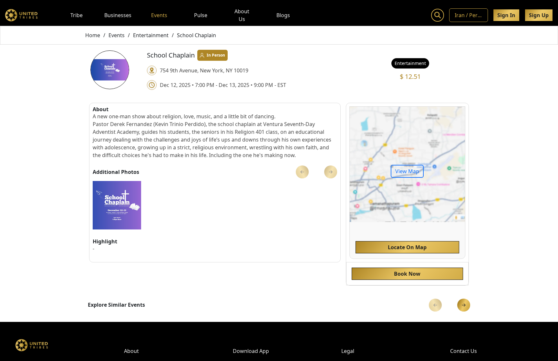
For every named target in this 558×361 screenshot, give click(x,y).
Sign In (506, 15)
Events (159, 15)
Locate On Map (407, 247)
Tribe (76, 15)
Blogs (283, 15)
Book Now (407, 273)
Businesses (117, 15)
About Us (241, 15)
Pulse (200, 15)
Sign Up (539, 15)
